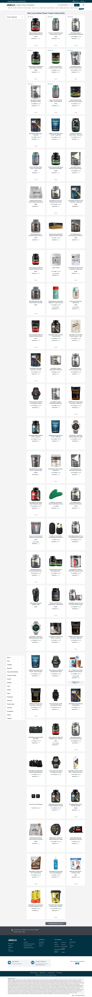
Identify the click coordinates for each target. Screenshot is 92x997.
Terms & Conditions (34, 972)
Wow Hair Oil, (40, 993)
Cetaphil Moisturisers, (16, 981)
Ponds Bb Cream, (45, 984)
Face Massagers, (27, 986)
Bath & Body (43, 7)
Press (9, 949)
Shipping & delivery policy (29, 947)
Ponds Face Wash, (31, 981)
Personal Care (57, 946)
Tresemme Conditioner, (42, 992)
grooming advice (30, 5)
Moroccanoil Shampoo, (16, 992)
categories (19, 5)
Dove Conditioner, (23, 990)
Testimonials (10, 950)
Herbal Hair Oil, (63, 992)
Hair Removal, (34, 986)
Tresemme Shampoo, (73, 980)
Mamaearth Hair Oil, (55, 990)
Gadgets (63, 952)
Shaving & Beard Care (64, 7)
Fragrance (72, 945)
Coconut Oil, (38, 981)
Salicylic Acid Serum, (71, 988)
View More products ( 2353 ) (55, 923)
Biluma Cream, (41, 986)
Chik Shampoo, (70, 992)
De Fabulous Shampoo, (48, 993)
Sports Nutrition (64, 946)
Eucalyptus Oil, (57, 985)
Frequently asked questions (29, 943)
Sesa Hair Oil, (48, 990)
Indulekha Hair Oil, (37, 984)
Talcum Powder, (54, 988)
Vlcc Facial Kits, (25, 989)
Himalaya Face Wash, (63, 980)
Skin (70, 947)
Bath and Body (72, 942)
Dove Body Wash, (41, 990)
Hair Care (34, 7)
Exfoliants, (30, 984)
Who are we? (10, 943)
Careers (10, 945)
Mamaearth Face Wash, (21, 980)
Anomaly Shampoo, (64, 990)
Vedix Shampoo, (33, 993)
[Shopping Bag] (83, 5)
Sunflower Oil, (53, 981)
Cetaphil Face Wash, (31, 980)
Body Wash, (47, 982)
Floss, (75, 989)
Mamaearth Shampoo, (55, 982)
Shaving (56, 942)
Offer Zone (41, 943)
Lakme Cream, (75, 986)
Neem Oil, (14, 989)
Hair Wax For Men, (33, 992)
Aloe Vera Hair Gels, (14, 990)
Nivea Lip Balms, (24, 984)
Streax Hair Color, (23, 985)
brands (24, 5)
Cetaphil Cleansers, (16, 984)
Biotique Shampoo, (62, 988)
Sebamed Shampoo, (62, 989)
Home (57, 7)
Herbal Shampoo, (25, 992)
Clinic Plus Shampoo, (65, 985)
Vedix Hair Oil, (30, 985)
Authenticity (10, 947)
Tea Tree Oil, (71, 982)
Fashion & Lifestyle (17, 7)
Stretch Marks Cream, (45, 988)
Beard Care (63, 942)
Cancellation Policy (51, 972)
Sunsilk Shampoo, (69, 984)
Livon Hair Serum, (53, 984)
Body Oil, (58, 992)
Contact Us (26, 942)
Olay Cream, (36, 985)
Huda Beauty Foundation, (49, 986)
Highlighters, (55, 980)
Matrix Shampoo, (64, 982)
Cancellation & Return (28, 945)
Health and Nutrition (56, 952)
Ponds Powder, (68, 986)
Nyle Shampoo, (24, 988)
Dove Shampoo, (74, 981)
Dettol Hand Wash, (34, 989)
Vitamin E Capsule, (12, 980)
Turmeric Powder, (50, 985)
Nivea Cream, (24, 981)
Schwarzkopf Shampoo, (52, 989)
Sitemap (40, 945)
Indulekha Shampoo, (60, 986)
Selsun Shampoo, (15, 985)
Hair (70, 943)
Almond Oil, (76, 982)
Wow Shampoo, (42, 985)
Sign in (76, 5)
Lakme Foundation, (60, 981)
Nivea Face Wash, (40, 982)
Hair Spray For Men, (25, 993)
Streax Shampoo (65, 993)
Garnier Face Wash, (48, 980)
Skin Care (10, 7)
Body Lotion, (68, 981)
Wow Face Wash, (61, 984)
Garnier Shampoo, (58, 993)
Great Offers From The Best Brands (17, 1)
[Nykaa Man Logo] (11, 4)
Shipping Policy (43, 972)
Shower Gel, (19, 989)
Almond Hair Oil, (70, 989)
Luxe (38, 7)
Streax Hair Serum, (45, 981)
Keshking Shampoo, (32, 990)
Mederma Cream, (40, 980)
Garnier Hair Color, (15, 982)
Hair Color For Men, (24, 982)
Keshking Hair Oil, (52, 992)
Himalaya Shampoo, (42, 989)
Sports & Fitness (74, 7)
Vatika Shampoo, (72, 990)
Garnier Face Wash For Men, (34, 988)
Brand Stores (41, 942)
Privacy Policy (59, 972)
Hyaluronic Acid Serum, (18, 986)
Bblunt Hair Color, (16, 993)
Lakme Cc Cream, (32, 982)
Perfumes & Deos (27, 7)
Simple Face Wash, (75, 985)
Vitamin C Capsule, (17, 988)
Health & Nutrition (51, 7)
